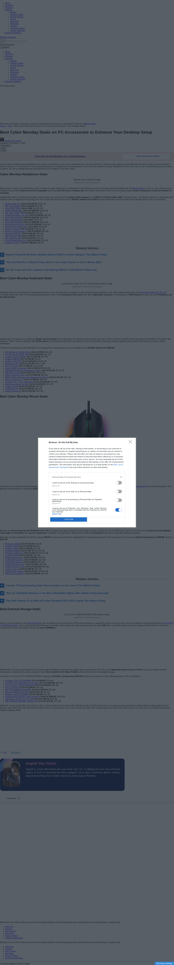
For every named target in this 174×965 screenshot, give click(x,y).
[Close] (131, 442)
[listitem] (87, 477)
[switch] (118, 482)
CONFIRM (68, 519)
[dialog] (87, 482)
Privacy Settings (165, 963)
